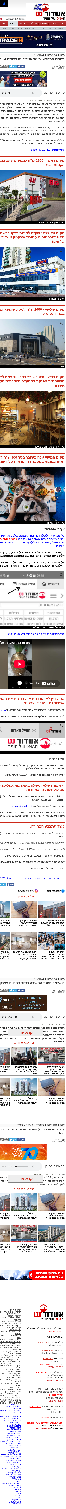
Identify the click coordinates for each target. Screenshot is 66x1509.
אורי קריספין (41, 1372)
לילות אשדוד (7, 1351)
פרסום (18, 1482)
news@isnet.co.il (55, 1380)
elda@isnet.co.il (55, 1367)
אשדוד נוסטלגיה (13, 1371)
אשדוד (47, 1024)
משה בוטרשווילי (14, 1503)
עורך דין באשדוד (14, 1476)
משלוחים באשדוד (14, 1430)
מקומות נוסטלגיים (13, 1373)
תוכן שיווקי (17, 1379)
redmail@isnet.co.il (21, 806)
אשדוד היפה (22, 28)
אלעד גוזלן (17, 1487)
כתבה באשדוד (15, 1466)
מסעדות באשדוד (14, 1432)
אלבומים (17, 1349)
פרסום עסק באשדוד (12, 1407)
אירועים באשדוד (14, 1445)
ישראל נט (17, 1409)
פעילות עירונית (47, 28)
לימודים (6, 1379)
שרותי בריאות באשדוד (12, 1443)
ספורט (43, 23)
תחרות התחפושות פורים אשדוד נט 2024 (44, 100)
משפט (18, 1385)
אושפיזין (18, 1489)
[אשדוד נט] (44, 1321)
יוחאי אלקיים (16, 1501)
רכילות (33, 23)
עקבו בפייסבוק (54, 891)
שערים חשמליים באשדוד (11, 1455)
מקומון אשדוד (15, 1428)
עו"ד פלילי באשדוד (13, 1472)
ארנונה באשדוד (14, 1451)
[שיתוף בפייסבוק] (21, 67)
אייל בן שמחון (15, 1412)
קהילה (12, 23)
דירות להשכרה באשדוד (11, 1435)
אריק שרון (17, 1491)
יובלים (41, 1024)
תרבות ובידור (15, 1329)
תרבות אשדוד (48, 1174)
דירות (19, 1497)
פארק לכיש (55, 1024)
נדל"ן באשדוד (15, 1405)
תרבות (23, 23)
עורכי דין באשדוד (14, 1453)
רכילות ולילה (15, 1310)
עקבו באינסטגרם (26, 891)
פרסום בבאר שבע (14, 1439)
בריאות (34, 28)
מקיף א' (18, 1495)
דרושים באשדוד (14, 1447)
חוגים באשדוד (15, 1449)
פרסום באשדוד (14, 1459)
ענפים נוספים (15, 1335)
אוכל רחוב (6, 1327)
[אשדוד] (46, 20)
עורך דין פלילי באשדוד (12, 1474)
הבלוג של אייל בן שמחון (11, 1369)
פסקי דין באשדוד (14, 1387)
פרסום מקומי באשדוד (12, 1418)
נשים (19, 1397)
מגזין (19, 1337)
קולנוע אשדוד (15, 1499)
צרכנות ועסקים (14, 1377)
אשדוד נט (59, 54)
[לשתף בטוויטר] (13, 67)
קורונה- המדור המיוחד (12, 1391)
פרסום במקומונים (14, 1426)
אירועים (18, 1351)
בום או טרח (8, 1312)
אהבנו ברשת (9, 1397)
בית (62, 23)
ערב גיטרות (37, 1174)
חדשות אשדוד (14, 1316)
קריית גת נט (16, 1478)
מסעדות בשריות (14, 1322)
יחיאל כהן (17, 1493)
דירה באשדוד (15, 1470)
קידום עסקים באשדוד (12, 1420)
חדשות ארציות (15, 1318)
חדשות (54, 23)
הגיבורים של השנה (13, 1343)
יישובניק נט (16, 1424)
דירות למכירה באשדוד (12, 1434)
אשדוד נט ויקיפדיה (13, 1460)
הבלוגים (17, 1367)
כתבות (18, 1339)
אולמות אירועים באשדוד (11, 1468)
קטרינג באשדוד (15, 1485)
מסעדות (17, 1320)
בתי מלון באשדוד (14, 1422)
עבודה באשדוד (14, 1464)
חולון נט (17, 1480)
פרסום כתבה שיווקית (12, 1462)
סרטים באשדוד (15, 1403)
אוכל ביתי (17, 1324)
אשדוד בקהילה (44, 54)
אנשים (10, 1339)
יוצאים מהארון (13, 1314)
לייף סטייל (16, 1381)
